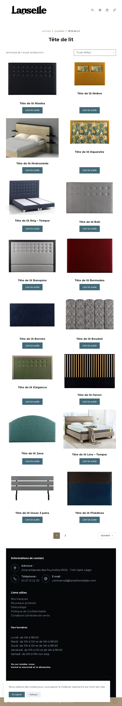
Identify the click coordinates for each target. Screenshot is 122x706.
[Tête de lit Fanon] (89, 371)
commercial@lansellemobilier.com (74, 580)
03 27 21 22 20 (30, 580)
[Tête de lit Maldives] (89, 488)
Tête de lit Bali (89, 221)
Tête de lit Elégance (32, 387)
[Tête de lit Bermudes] (89, 255)
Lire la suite (32, 110)
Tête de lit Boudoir (89, 338)
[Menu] (114, 10)
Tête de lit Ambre (89, 93)
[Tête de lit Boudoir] (89, 314)
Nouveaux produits (23, 603)
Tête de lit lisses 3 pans (32, 512)
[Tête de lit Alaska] (32, 78)
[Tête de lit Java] (32, 428)
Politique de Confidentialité (28, 611)
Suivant (105, 535)
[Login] (100, 10)
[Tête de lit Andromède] (32, 138)
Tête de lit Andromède (32, 163)
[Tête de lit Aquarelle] (89, 132)
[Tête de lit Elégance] (32, 367)
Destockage (18, 607)
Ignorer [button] (114, 701)
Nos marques (19, 598)
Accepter (17, 694)
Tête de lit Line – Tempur (89, 454)
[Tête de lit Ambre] (89, 74)
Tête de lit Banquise (32, 280)
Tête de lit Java (32, 453)
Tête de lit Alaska (32, 103)
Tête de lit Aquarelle (89, 151)
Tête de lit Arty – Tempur (32, 220)
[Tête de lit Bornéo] (32, 314)
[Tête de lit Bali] (89, 197)
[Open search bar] (92, 10)
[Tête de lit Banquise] (32, 255)
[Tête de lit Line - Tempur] (89, 429)
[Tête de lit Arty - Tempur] (32, 196)
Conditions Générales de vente (30, 615)
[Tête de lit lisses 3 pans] (32, 488)
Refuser (33, 694)
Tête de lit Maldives (89, 512)
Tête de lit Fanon (90, 394)
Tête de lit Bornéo (32, 338)
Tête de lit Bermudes (90, 280)
